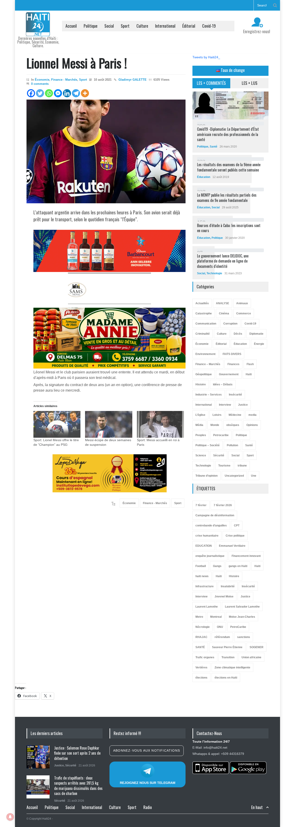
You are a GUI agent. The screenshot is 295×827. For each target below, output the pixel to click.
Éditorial (188, 26)
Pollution (232, 445)
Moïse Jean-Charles (242, 616)
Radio (147, 807)
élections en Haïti (226, 677)
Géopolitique (203, 374)
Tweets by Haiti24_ (206, 57)
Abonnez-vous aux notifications (146, 750)
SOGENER (256, 647)
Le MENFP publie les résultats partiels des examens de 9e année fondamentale (227, 197)
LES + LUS (249, 83)
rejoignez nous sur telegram (147, 783)
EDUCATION (203, 545)
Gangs (217, 566)
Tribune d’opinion (206, 475)
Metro (199, 616)
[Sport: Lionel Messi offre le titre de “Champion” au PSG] (56, 424)
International (165, 26)
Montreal (216, 616)
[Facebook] (31, 93)
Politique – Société (207, 445)
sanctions (243, 637)
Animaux (242, 303)
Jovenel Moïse (224, 596)
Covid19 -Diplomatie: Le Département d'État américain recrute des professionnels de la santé (228, 134)
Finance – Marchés (207, 364)
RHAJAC (201, 637)
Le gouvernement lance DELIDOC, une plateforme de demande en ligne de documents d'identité (222, 261)
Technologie (214, 273)
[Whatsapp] (49, 93)
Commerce (243, 313)
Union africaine (251, 657)
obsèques (232, 425)
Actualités (202, 303)
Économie (42, 79)
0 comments (40, 84)
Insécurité (235, 394)
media (252, 414)
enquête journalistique (209, 556)
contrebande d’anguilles (211, 525)
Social (109, 26)
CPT (236, 525)
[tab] (211, 85)
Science (200, 455)
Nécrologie (202, 627)
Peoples (200, 435)
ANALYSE (222, 303)
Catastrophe (203, 313)
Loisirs (216, 414)
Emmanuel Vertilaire (232, 545)
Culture (142, 26)
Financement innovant (246, 556)
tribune (242, 465)
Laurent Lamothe (206, 606)
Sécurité (218, 455)
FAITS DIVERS (232, 354)
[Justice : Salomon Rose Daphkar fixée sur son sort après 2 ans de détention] (38, 756)
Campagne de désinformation (214, 515)
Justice (243, 404)
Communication (205, 323)
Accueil (71, 26)
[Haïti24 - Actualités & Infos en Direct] (38, 31)
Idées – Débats (223, 384)
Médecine (235, 414)
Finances (233, 364)
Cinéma (224, 313)
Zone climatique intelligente (232, 667)
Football (200, 566)
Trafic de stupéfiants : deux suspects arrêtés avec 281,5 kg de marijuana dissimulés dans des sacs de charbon (78, 785)
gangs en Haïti (238, 566)
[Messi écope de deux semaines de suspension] (108, 424)
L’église (200, 414)
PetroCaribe (238, 627)
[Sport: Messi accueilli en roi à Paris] (160, 424)
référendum (222, 637)
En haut (257, 807)
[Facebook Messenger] (58, 93)
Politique (90, 26)
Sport (125, 26)
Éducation (203, 177)
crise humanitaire (206, 535)
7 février (200, 505)
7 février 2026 (223, 505)
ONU (220, 627)
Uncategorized (234, 475)
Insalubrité (228, 586)
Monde (214, 425)
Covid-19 (209, 26)
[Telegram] (76, 93)
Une (253, 475)
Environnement (205, 354)
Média (199, 425)
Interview (225, 404)
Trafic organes (204, 657)
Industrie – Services (208, 394)
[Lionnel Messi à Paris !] (106, 151)
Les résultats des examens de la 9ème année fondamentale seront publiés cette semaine (228, 167)
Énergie (259, 344)
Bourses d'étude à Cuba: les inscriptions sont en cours (228, 228)
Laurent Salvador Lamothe (242, 606)
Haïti (249, 374)
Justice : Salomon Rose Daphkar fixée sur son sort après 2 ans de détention (77, 753)
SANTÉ (200, 647)
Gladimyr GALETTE (132, 79)
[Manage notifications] (10, 817)
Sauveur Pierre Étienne (227, 647)
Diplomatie (256, 333)
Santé (213, 146)
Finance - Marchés (64, 79)
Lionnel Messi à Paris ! (77, 62)
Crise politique (235, 535)
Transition (227, 657)
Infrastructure (204, 586)
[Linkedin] (67, 93)
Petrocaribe (221, 435)
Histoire (200, 384)
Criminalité (202, 333)
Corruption (230, 323)
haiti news (202, 576)
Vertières (201, 667)
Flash (250, 364)
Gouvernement (229, 374)
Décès (238, 333)
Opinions (252, 425)
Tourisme (224, 465)
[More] (85, 93)
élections (201, 677)
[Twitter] (40, 93)
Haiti (257, 566)
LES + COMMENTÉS (211, 83)
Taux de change (232, 70)
